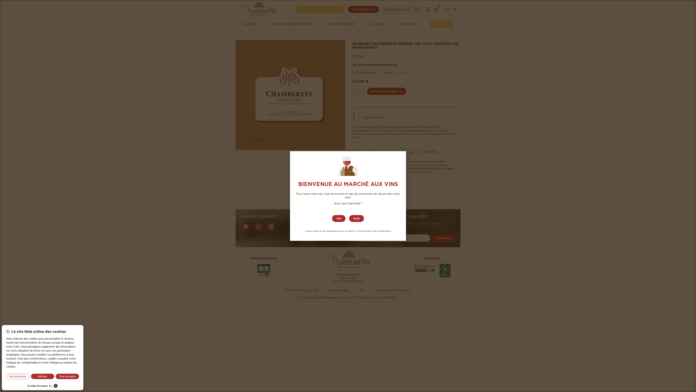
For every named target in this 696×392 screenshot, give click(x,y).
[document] (348, 196)
